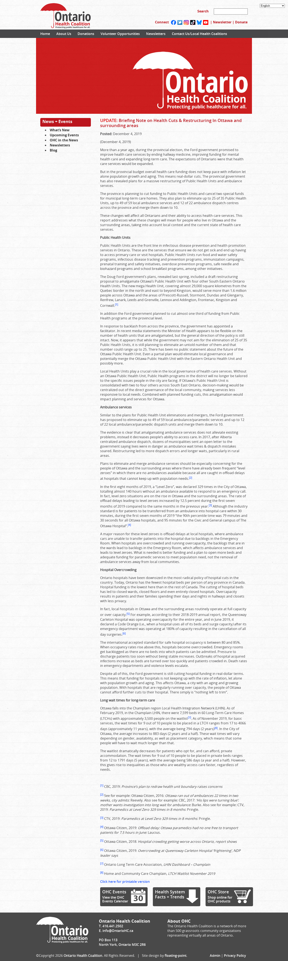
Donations (86, 33)
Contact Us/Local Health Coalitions (199, 33)
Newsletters (156, 33)
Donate (241, 22)
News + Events (57, 121)
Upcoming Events (64, 135)
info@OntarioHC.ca (117, 930)
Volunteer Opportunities (120, 33)
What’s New (60, 130)
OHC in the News (64, 140)
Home (45, 33)
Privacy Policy (235, 955)
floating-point (175, 955)
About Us (63, 33)
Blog (53, 150)
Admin (215, 955)
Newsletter (222, 22)
